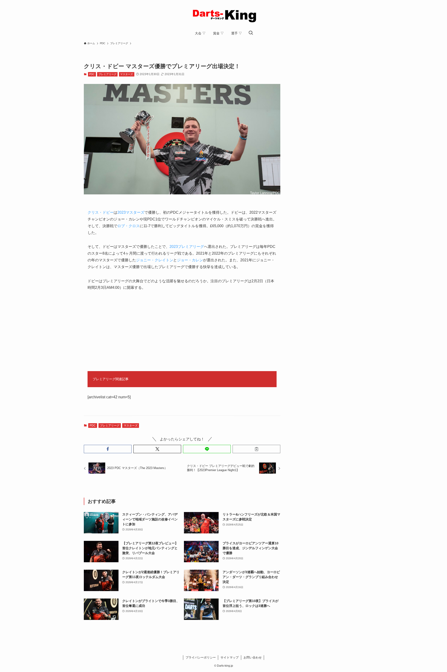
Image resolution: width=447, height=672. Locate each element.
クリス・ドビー (101, 212)
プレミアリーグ (107, 74)
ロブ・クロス (128, 226)
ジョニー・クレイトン (154, 260)
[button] (108, 449)
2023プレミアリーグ (186, 247)
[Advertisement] (182, 331)
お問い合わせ (253, 657)
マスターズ (126, 74)
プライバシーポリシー (201, 657)
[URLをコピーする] (256, 449)
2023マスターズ (130, 212)
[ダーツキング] (223, 15)
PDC (92, 74)
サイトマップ (229, 657)
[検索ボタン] (251, 33)
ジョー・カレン (190, 260)
